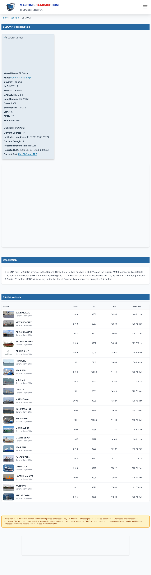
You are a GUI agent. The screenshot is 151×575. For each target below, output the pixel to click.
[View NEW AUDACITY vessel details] (8, 323)
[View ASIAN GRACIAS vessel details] (8, 333)
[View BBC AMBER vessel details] (8, 420)
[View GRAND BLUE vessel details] (8, 352)
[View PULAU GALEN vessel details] (8, 458)
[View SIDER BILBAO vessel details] (8, 439)
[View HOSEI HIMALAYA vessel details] (8, 477)
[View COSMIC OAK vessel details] (8, 468)
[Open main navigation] (145, 7)
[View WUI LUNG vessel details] (8, 487)
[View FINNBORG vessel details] (8, 362)
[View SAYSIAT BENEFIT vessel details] (8, 343)
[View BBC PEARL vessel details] (8, 371)
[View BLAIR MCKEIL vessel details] (8, 314)
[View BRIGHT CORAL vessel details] (8, 496)
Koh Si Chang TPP (27, 154)
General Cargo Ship (20, 77)
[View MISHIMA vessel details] (8, 381)
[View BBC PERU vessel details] (8, 448)
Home (4, 17)
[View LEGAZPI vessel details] (8, 391)
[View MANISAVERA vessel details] (8, 429)
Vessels (15, 17)
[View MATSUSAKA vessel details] (8, 400)
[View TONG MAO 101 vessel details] (8, 410)
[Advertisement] (75, 544)
